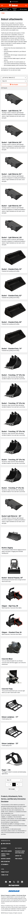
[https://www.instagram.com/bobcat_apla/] (18, 882)
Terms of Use (4, 875)
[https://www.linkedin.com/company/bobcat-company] (22, 882)
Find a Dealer (18, 858)
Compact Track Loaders (5, 854)
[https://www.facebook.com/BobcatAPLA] (6, 882)
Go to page (12, 789)
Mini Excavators (5, 861)
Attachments (4, 864)
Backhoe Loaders (5, 858)
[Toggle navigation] (2, 5)
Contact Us (18, 855)
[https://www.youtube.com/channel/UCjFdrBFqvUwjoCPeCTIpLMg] (10, 882)
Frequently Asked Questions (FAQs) (20, 852)
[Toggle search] (25, 5)
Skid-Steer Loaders (6, 851)
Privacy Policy (5, 872)
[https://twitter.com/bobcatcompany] (14, 882)
